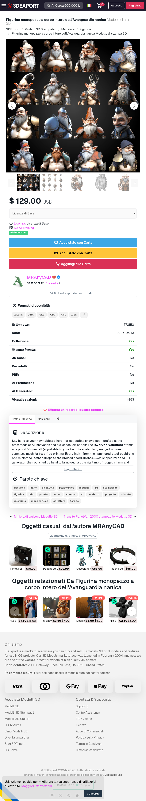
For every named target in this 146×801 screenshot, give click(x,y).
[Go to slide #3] (76, 182)
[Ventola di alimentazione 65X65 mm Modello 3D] (23, 555)
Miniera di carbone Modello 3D (36, 517)
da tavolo (48, 487)
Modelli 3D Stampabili (19, 713)
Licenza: (20, 223)
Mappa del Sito (113, 774)
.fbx (31, 314)
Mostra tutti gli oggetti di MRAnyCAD (73, 535)
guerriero (20, 501)
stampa (71, 494)
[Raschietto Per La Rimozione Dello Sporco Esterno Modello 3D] (123, 555)
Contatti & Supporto (93, 699)
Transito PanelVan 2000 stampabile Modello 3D (98, 517)
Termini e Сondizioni (89, 744)
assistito (94, 494)
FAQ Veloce (84, 719)
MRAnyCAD (39, 277)
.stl (63, 314)
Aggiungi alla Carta (75, 264)
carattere (59, 501)
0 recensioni (52, 283)
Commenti (44, 419)
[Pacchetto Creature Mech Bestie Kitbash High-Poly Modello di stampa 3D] (56, 555)
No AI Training (24, 228)
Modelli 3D (12, 706)
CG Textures (13, 725)
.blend (18, 314)
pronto (43, 494)
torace (74, 501)
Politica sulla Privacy (90, 737)
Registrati (135, 5)
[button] (131, 559)
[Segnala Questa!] (31, 560)
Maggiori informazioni (36, 786)
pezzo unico (66, 487)
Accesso (116, 5)
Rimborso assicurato (89, 750)
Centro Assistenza (88, 713)
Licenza (81, 725)
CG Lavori (11, 750)
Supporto (82, 706)
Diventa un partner (17, 737)
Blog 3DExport (15, 744)
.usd (74, 314)
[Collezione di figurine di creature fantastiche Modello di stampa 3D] (89, 555)
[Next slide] (134, 106)
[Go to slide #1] (28, 182)
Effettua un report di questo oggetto (75, 410)
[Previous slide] (12, 106)
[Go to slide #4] (101, 182)
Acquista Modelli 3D (22, 699)
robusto (126, 494)
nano (33, 487)
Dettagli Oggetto (22, 419)
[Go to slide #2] (52, 182)
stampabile (110, 487)
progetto (110, 494)
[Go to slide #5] (125, 182)
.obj (53, 314)
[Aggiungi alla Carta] (23, 560)
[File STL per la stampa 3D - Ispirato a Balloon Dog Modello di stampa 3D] (123, 607)
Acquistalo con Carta (75, 242)
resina (57, 494)
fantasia (19, 487)
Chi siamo (13, 644)
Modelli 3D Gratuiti (17, 719)
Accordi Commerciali (90, 731)
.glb (41, 314)
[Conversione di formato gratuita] (83, 315)
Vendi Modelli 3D (16, 731)
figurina (19, 494)
